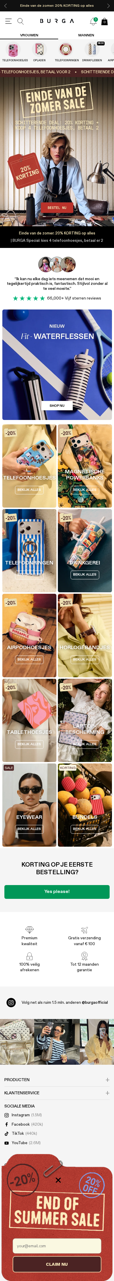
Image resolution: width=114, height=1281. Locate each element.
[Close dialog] (58, 1180)
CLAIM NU (57, 1264)
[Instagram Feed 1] (57, 1042)
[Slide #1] (64, 216)
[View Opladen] (39, 49)
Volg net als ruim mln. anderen (65, 1003)
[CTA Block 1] (57, 364)
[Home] (57, 21)
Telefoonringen (66, 60)
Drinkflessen (92, 60)
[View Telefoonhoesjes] (13, 49)
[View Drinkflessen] (92, 49)
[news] (93, 21)
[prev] (5, 6)
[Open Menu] (8, 21)
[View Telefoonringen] (65, 49)
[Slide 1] (57, 151)
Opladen (39, 60)
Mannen (86, 35)
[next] (108, 6)
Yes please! (57, 891)
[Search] (20, 21)
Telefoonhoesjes (13, 60)
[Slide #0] (49, 216)
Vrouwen (29, 35)
